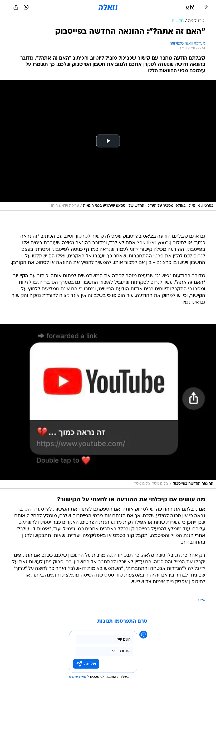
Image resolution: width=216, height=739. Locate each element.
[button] (190, 7)
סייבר (201, 600)
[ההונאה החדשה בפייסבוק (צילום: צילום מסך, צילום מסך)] (108, 406)
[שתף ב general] (16, 7)
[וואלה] (108, 7)
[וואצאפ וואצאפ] (26, 7)
